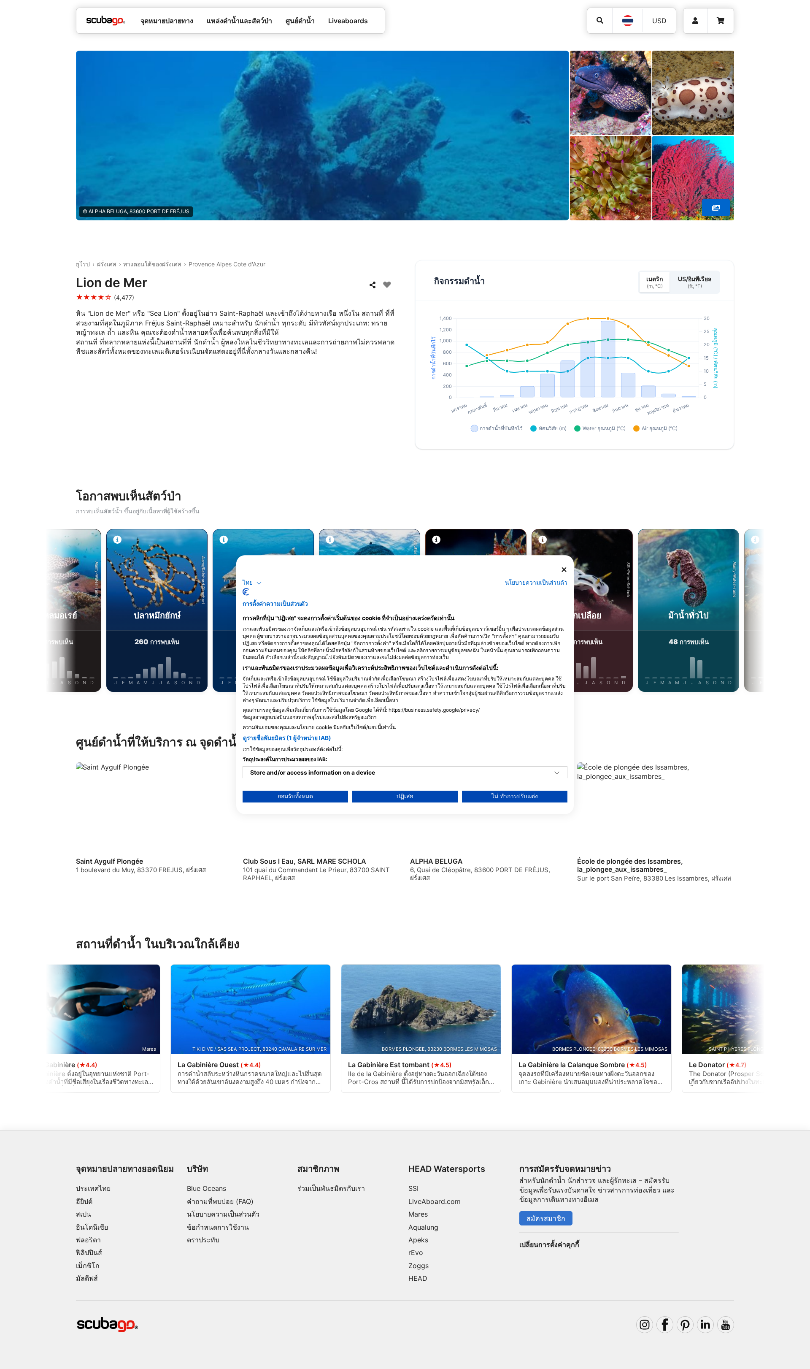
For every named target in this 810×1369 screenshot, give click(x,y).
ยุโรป (83, 264)
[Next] (740, 612)
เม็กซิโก (88, 1265)
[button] (252, 583)
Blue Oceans (206, 1188)
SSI (413, 1188)
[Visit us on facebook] (664, 1324)
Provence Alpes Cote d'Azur (227, 264)
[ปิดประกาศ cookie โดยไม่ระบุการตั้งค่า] (564, 569)
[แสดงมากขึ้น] (716, 207)
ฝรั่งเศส (106, 264)
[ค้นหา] (599, 20)
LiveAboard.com (434, 1201)
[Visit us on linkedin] (705, 1324)
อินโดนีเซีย (92, 1227)
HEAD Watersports (446, 1169)
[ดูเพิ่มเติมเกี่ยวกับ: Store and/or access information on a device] (557, 773)
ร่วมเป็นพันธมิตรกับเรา (331, 1188)
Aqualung (423, 1227)
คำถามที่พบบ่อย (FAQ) (220, 1201)
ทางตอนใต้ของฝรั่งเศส (152, 264)
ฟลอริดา (88, 1240)
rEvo (415, 1252)
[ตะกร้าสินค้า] (720, 20)
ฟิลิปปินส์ (89, 1252)
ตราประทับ (203, 1240)
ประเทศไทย (93, 1188)
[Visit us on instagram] (644, 1324)
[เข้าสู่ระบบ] (695, 20)
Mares (418, 1214)
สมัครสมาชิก (545, 1218)
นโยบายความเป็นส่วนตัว (223, 1214)
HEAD (417, 1278)
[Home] (105, 21)
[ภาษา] (627, 20)
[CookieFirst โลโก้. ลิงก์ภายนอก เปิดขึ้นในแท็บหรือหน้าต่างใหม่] (246, 592)
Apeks (418, 1240)
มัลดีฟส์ (87, 1278)
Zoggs (418, 1265)
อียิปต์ (84, 1201)
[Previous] (69, 612)
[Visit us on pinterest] (685, 1324)
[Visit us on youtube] (725, 1324)
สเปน (83, 1214)
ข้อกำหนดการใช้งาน (218, 1227)
